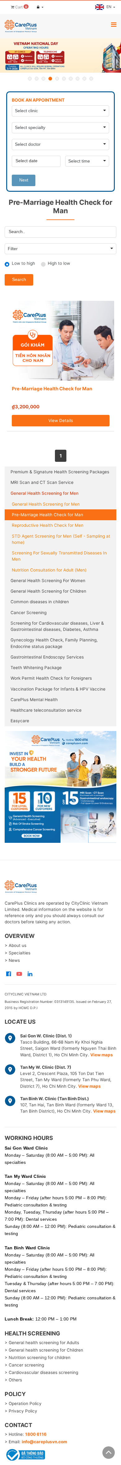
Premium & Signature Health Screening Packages (60, 471)
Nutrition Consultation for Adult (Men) (49, 569)
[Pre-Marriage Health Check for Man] (60, 341)
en (109, 6)
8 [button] (77, 78)
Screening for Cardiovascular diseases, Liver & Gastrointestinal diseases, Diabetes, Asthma (57, 626)
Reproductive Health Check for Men (47, 525)
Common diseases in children (40, 601)
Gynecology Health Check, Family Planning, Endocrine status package (54, 643)
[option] (60, 55)
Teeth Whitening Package (36, 667)
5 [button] (57, 78)
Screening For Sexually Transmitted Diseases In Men (59, 556)
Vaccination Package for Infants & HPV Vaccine (58, 689)
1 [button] (30, 78)
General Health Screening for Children (48, 591)
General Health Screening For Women (48, 580)
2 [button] (36, 78)
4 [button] (50, 78)
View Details (60, 420)
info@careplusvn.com (44, 1441)
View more (60, 787)
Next (23, 180)
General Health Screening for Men (44, 493)
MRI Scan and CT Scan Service (42, 482)
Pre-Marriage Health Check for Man (52, 389)
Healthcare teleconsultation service (46, 710)
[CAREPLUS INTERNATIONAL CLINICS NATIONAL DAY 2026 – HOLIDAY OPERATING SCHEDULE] (60, 55)
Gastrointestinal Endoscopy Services (47, 656)
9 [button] (84, 78)
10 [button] (91, 78)
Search (19, 279)
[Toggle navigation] (113, 24)
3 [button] (43, 78)
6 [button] (64, 78)
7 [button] (71, 78)
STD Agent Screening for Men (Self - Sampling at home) (61, 539)
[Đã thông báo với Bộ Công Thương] (25, 1454)
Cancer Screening (29, 612)
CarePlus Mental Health (34, 699)
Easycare (20, 720)
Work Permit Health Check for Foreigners (51, 678)
